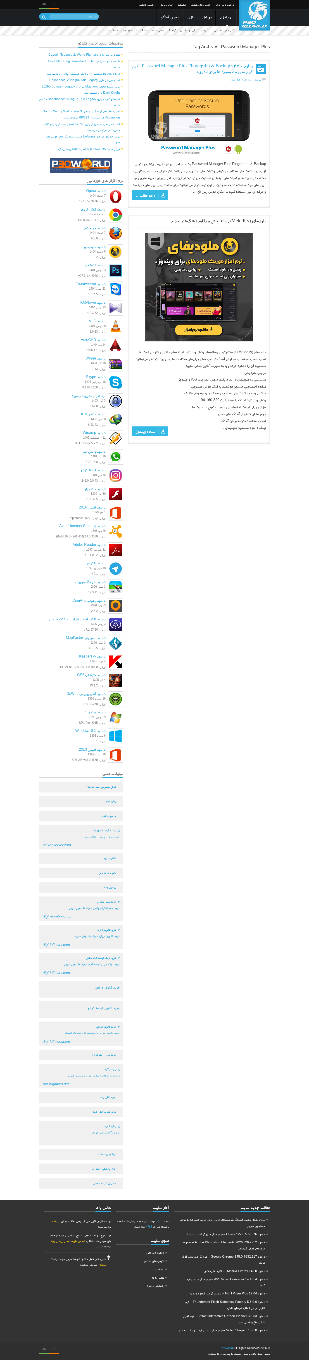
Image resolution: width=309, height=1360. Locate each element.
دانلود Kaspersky (92, 656)
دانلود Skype (96, 377)
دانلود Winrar (96, 358)
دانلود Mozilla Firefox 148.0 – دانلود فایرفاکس (234, 1271)
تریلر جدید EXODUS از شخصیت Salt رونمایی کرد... (87, 149)
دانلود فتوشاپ (95, 265)
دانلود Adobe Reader (89, 544)
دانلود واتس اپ (94, 451)
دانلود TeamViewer (91, 284)
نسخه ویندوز (145, 431)
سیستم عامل (129, 30)
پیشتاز (102, 1264)
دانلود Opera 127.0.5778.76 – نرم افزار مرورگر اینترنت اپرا (226, 1234)
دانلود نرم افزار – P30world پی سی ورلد (254, 15)
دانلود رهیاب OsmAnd (89, 600)
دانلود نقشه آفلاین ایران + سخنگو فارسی (77, 619)
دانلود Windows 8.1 (90, 731)
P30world (227, 1348)
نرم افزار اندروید (241, 79)
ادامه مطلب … (145, 195)
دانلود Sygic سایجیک (90, 582)
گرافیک (172, 30)
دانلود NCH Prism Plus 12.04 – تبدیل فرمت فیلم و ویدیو (227, 1293)
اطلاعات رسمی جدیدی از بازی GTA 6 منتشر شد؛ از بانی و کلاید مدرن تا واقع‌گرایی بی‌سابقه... (81, 127)
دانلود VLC (97, 321)
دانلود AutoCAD (93, 340)
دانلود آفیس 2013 (92, 749)
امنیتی (218, 30)
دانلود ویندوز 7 (95, 712)
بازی (190, 18)
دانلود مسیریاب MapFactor (86, 638)
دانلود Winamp (94, 433)
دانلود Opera (96, 191)
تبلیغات (182, 4)
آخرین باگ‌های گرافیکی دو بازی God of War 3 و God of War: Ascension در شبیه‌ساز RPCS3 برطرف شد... (81, 114)
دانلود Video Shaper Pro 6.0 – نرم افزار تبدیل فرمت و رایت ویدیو (222, 1330)
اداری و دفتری (188, 30)
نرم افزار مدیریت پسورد (89, 395)
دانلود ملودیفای (95, 246)
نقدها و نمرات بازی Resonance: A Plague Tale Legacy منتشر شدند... (79, 102)
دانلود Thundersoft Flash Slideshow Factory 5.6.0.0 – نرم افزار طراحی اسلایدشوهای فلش (225, 1305)
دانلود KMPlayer (93, 302)
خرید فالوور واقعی (107, 987)
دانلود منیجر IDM (93, 414)
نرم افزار (226, 18)
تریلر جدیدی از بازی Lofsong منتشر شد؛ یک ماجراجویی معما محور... (83, 139)
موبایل (207, 18)
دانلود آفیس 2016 (92, 507)
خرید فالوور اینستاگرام (104, 1008)
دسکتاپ (113, 30)
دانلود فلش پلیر (94, 489)
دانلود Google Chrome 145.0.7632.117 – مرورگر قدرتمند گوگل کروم (223, 1259)
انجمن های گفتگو (200, 4)
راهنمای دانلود (147, 4)
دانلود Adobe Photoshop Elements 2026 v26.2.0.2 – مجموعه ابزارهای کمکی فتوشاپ (224, 1245)
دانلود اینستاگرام (93, 470)
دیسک (144, 30)
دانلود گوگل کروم (93, 209)
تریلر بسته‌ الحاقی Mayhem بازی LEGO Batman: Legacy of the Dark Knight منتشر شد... (81, 89)
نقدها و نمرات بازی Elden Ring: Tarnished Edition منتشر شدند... (83, 64)
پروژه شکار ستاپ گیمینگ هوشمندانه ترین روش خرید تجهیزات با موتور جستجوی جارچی (222, 1223)
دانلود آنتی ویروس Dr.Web (86, 693)
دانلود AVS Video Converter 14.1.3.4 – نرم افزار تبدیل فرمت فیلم (224, 1282)
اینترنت (205, 30)
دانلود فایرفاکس (94, 228)
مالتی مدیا (158, 30)
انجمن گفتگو (170, 18)
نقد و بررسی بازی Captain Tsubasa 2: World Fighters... (83, 54)
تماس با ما (166, 4)
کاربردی (230, 30)
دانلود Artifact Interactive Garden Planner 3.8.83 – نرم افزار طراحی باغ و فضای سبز (224, 1319)
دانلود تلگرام (96, 563)
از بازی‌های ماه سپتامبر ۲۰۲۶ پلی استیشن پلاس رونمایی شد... (82, 73)
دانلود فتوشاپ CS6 (91, 675)
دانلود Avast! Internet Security (82, 526)
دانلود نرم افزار (225, 4)
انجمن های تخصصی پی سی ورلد (67, 1241)
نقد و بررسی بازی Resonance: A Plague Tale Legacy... (83, 80)
